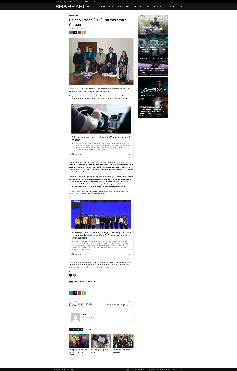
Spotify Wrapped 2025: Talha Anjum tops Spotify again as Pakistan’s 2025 (153, 91)
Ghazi (72, 28)
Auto (81, 13)
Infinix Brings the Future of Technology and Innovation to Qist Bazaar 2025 (152, 49)
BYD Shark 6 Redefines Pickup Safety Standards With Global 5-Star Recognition (100, 351)
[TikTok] (167, 6)
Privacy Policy (167, 369)
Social (128, 6)
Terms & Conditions (178, 369)
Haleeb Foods (89, 281)
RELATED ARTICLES (76, 330)
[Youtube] (173, 6)
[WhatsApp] (84, 32)
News (103, 6)
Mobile (111, 6)
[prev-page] (70, 358)
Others (147, 6)
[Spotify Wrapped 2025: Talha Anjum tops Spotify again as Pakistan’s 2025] (153, 87)
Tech (119, 6)
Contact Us (92, 1)
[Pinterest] (164, 6)
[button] (181, 6)
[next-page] (73, 358)
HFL (112, 98)
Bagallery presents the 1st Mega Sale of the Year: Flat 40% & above (119, 305)
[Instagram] (157, 6)
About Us (76, 1)
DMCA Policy (159, 369)
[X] (170, 6)
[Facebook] (154, 6)
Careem (76, 281)
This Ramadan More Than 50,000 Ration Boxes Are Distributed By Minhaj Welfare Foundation (152, 29)
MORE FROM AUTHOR (90, 330)
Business (137, 6)
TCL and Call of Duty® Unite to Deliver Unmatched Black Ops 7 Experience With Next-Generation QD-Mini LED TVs (152, 110)
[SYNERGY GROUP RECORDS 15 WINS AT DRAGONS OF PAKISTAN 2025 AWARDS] (123, 341)
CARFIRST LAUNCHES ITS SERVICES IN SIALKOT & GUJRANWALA (81, 305)
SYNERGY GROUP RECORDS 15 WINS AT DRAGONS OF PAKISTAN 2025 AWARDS (122, 351)
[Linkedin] (160, 6)
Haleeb (82, 281)
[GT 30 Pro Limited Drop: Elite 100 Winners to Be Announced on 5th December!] (153, 66)
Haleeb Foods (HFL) (75, 89)
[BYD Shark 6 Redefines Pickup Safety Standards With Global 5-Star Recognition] (101, 341)
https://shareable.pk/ (87, 317)
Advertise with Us (84, 1)
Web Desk (142, 33)
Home (70, 1)
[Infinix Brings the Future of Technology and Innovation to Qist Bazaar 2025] (153, 45)
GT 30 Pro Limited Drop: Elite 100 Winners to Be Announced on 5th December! (152, 70)
